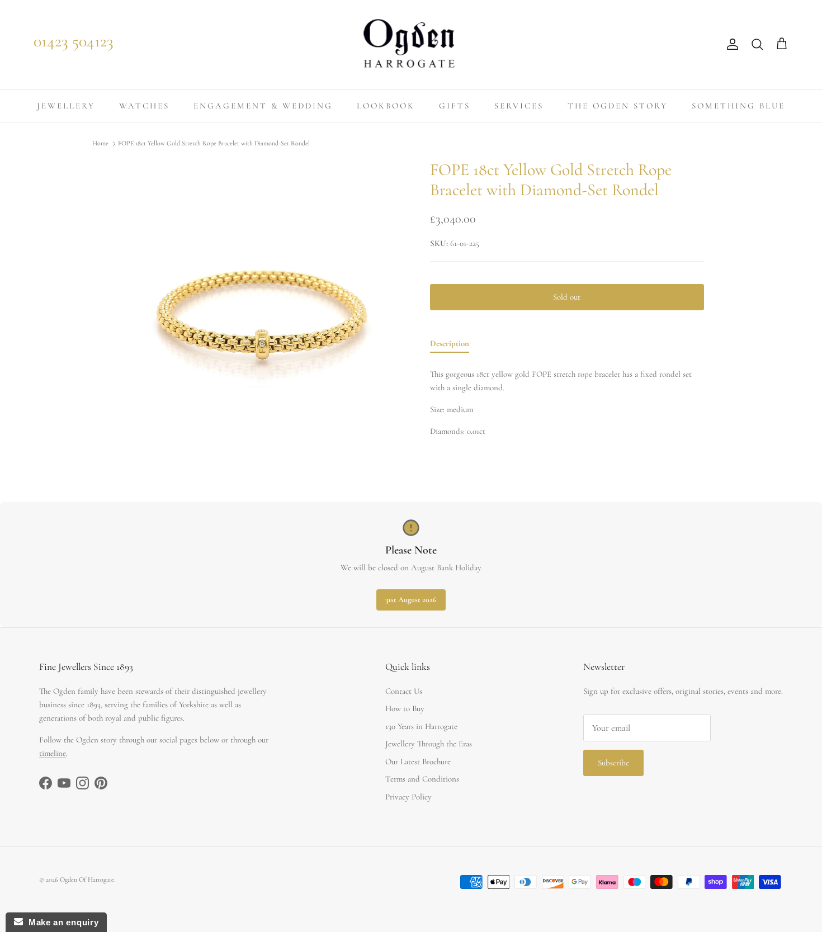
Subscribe (613, 763)
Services (519, 106)
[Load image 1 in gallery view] (262, 303)
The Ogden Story (618, 106)
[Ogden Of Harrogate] (411, 44)
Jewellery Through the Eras (428, 744)
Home (100, 144)
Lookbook (386, 106)
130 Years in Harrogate (421, 726)
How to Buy (404, 708)
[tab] (449, 345)
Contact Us (403, 691)
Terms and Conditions (422, 779)
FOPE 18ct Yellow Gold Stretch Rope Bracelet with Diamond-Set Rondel (214, 144)
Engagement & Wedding (263, 106)
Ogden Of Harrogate (87, 879)
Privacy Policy (408, 797)
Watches (144, 106)
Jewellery (66, 106)
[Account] (730, 44)
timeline (52, 753)
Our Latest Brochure (418, 761)
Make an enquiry (60, 922)
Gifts (454, 106)
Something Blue (738, 106)
